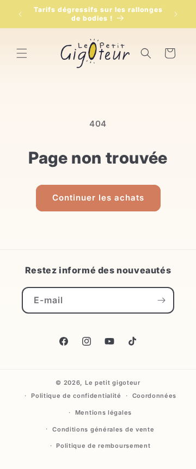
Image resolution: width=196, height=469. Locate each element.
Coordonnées (154, 395)
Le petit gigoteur (112, 382)
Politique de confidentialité (76, 395)
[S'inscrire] (161, 300)
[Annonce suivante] (176, 14)
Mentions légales (103, 412)
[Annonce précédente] (20, 14)
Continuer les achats (98, 197)
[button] (22, 53)
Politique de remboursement (103, 445)
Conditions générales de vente (103, 429)
